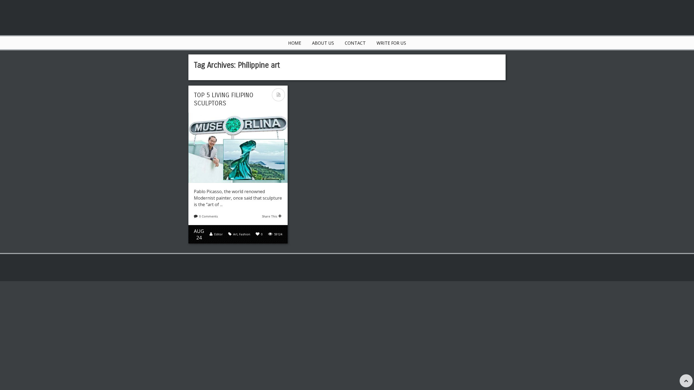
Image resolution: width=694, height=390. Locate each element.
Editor (218, 234)
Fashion (244, 234)
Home (294, 43)
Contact (355, 43)
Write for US (391, 43)
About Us (323, 43)
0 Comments (208, 216)
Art (235, 234)
